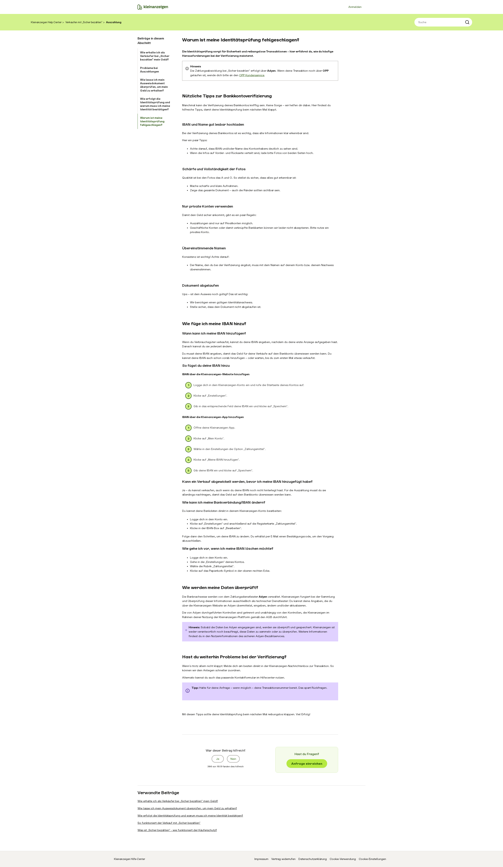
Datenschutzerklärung (312, 859)
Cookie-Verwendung (343, 859)
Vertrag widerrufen (283, 859)
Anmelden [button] (355, 6)
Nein (233, 758)
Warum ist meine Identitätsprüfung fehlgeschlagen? (152, 121)
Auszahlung (113, 22)
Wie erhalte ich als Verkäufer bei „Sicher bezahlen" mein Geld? (154, 56)
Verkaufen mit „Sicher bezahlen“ (83, 22)
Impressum (261, 859)
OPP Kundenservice (251, 75)
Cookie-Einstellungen (372, 859)
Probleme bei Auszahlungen (149, 69)
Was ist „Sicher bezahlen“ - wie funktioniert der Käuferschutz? (177, 830)
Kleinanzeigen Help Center (46, 22)
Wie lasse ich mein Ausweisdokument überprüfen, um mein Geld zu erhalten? (154, 85)
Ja (217, 758)
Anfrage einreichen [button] (306, 763)
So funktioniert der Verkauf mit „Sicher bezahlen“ (169, 822)
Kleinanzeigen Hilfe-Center (129, 859)
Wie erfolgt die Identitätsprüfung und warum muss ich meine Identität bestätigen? (155, 104)
